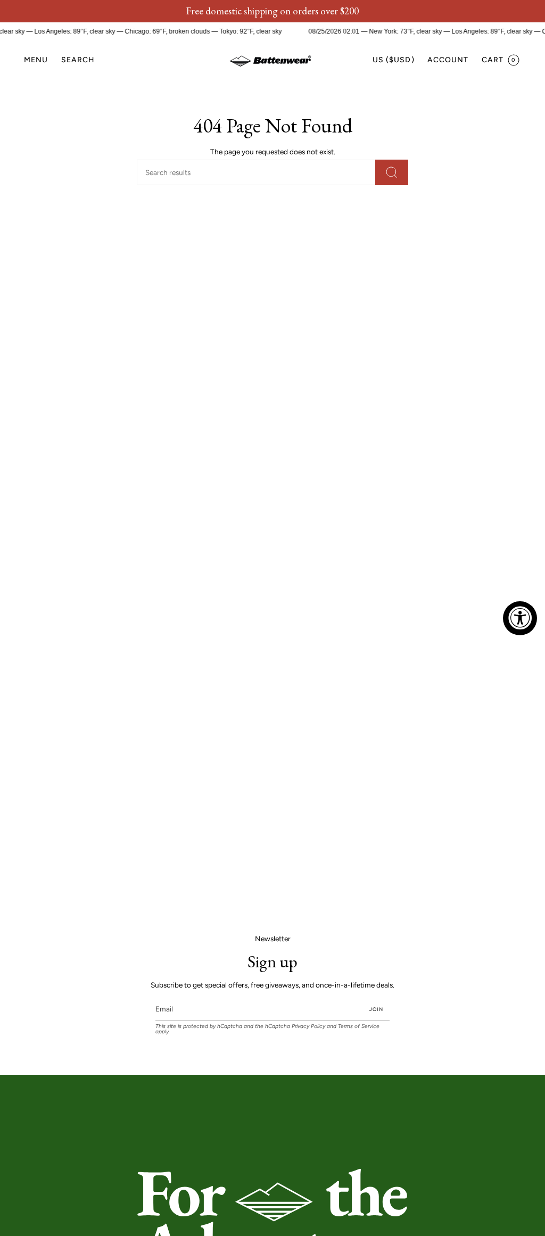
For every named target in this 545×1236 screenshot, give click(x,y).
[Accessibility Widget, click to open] (520, 618)
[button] (78, 60)
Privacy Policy (308, 1026)
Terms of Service (358, 1026)
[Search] (391, 172)
